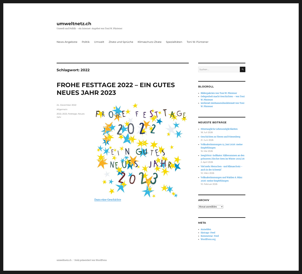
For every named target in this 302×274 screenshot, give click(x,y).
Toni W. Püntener (197, 41)
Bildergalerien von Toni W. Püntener (219, 93)
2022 (59, 113)
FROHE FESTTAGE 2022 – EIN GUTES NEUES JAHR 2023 (116, 88)
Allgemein (62, 109)
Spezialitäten (174, 41)
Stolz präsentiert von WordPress (90, 260)
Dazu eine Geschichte (107, 199)
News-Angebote (67, 41)
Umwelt (99, 41)
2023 (64, 113)
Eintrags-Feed (208, 232)
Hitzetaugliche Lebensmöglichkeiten (219, 129)
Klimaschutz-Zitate (150, 41)
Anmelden (206, 229)
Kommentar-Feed (210, 236)
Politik (86, 41)
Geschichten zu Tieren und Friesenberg (220, 136)
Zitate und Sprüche (121, 41)
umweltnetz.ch (74, 23)
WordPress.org (208, 239)
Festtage (72, 113)
